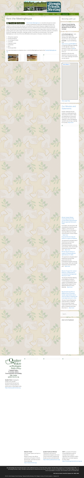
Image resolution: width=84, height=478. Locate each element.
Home (7, 14)
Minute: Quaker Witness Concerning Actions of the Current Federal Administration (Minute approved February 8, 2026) (69, 220)
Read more (70, 122)
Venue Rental (65, 14)
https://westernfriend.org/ (30, 462)
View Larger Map (66, 101)
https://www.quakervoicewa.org (13, 387)
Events (26, 14)
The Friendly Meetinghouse (33, 23)
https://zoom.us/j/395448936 (69, 43)
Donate (58, 14)
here (74, 48)
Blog (53, 14)
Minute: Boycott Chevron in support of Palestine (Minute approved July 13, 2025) (69, 253)
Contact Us (72, 14)
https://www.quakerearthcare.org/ (51, 459)
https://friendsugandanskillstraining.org (72, 461)
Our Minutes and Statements (69, 107)
